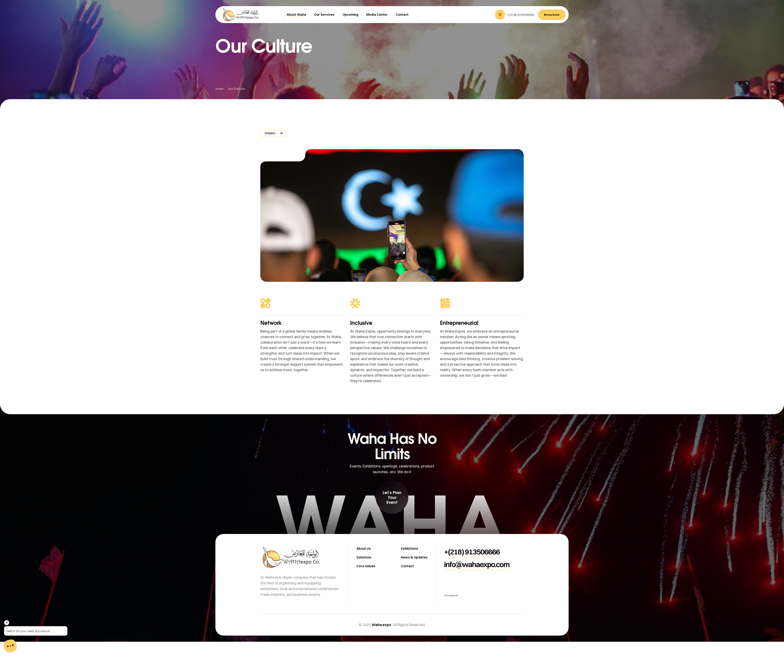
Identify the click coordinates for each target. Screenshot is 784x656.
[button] (514, 15)
